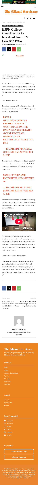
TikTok (8, 429)
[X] (30, 18)
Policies (6, 405)
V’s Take (7, 379)
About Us (7, 384)
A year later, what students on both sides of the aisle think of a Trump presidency (10, 304)
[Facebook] (24, 18)
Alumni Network (19, 457)
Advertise (7, 400)
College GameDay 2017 (19, 22)
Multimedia (7, 382)
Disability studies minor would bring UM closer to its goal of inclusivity (27, 303)
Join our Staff (8, 403)
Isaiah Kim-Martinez (9, 44)
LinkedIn (9, 432)
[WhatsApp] (19, 49)
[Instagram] (27, 18)
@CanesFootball (14, 133)
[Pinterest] (14, 49)
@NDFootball (12, 136)
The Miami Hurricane (18, 349)
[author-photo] (19, 326)
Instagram (9, 424)
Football (9, 22)
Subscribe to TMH (19, 452)
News (5, 367)
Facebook (10, 421)
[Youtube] (34, 18)
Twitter (9, 426)
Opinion (6, 376)
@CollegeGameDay (15, 120)
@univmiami (10, 126)
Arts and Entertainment (11, 373)
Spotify (9, 435)
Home (3, 22)
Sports (21, 25)
